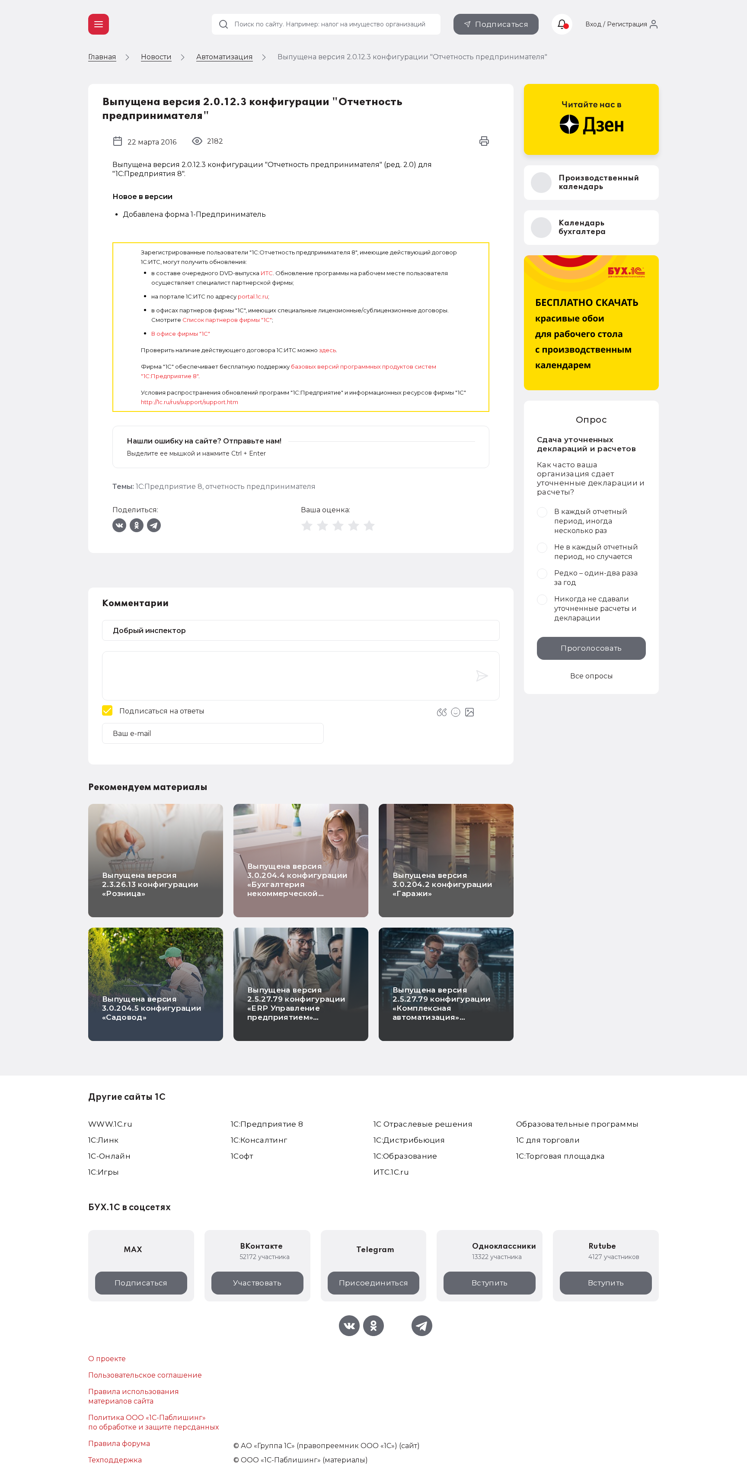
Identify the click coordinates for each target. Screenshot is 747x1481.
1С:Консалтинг (259, 1140)
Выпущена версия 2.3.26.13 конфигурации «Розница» (150, 884)
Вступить (490, 1283)
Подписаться (501, 24)
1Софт (242, 1156)
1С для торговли (548, 1140)
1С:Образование (405, 1156)
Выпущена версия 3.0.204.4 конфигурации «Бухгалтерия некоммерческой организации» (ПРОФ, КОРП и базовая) (297, 889)
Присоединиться (374, 1283)
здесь (327, 350)
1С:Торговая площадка (560, 1156)
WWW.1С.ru (110, 1124)
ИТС (267, 273)
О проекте (107, 1359)
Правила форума (119, 1443)
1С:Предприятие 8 (169, 486)
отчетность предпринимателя (260, 486)
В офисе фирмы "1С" (180, 333)
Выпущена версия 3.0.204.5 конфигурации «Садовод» (151, 1008)
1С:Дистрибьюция (409, 1140)
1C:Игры (103, 1172)
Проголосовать (591, 648)
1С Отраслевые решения (423, 1124)
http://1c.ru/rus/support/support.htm (189, 401)
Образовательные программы (577, 1124)
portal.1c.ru (253, 296)
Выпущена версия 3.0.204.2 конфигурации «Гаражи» (442, 884)
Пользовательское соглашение (145, 1375)
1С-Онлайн (109, 1156)
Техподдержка (115, 1460)
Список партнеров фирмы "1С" (227, 319)
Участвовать (257, 1283)
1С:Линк (103, 1140)
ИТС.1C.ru (391, 1172)
